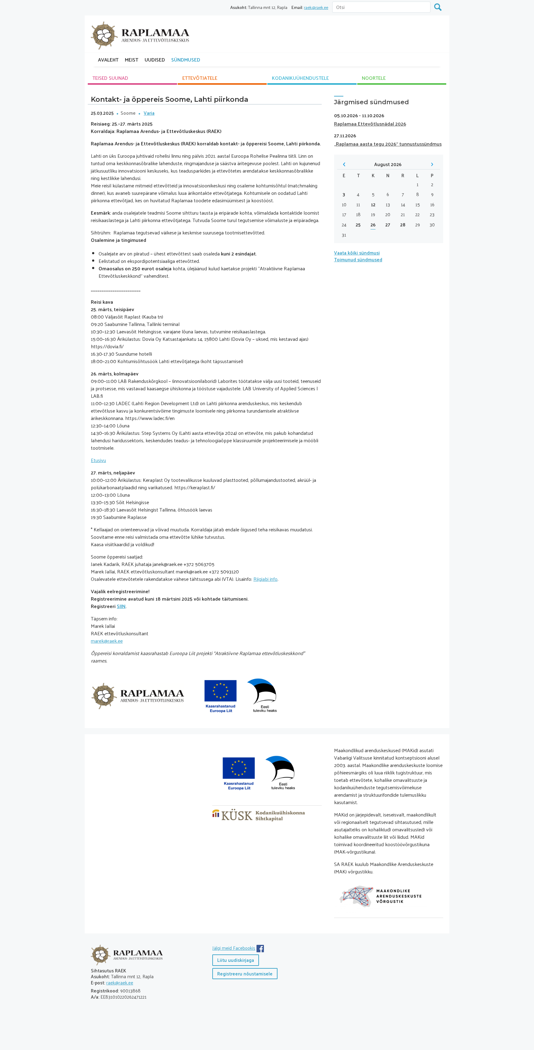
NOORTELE (374, 77)
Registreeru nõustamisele (245, 973)
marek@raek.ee (107, 640)
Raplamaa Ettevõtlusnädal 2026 (370, 123)
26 (373, 224)
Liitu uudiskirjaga (235, 960)
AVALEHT (108, 59)
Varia (149, 113)
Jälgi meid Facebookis (233, 948)
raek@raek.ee (316, 7)
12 (373, 204)
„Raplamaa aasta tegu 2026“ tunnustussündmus (388, 143)
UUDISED (155, 59)
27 (387, 224)
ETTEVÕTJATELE (199, 77)
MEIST (131, 59)
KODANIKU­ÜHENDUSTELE (300, 77)
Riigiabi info (265, 578)
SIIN (121, 606)
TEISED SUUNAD (110, 77)
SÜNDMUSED (185, 59)
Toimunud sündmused (358, 259)
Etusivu (98, 460)
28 (402, 224)
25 (358, 224)
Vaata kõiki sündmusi (357, 252)
